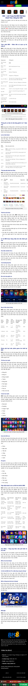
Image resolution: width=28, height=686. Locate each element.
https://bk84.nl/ (11, 663)
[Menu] (2, 2)
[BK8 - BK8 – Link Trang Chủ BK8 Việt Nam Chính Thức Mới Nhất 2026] (14, 2)
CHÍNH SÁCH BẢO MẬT (21, 673)
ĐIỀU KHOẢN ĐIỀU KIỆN (7, 677)
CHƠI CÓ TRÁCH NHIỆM (21, 677)
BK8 (7, 28)
